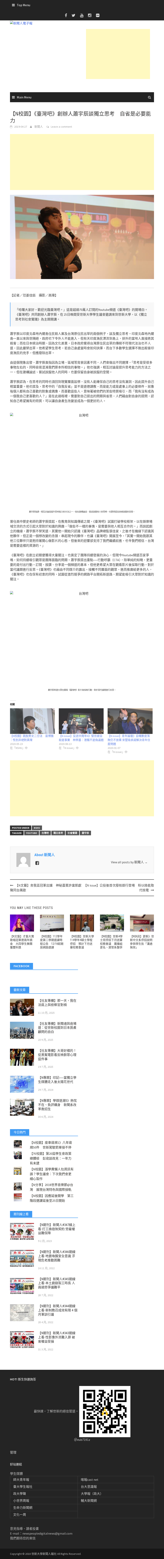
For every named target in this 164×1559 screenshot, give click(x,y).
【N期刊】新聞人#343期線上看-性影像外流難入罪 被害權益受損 (56, 1337)
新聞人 (38, 126)
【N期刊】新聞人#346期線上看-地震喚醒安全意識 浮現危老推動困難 (56, 1256)
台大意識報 (89, 1487)
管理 (13, 1452)
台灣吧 (45, 833)
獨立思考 (58, 833)
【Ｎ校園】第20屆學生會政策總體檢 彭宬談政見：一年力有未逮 (50, 1158)
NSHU (37, 827)
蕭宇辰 (85, 833)
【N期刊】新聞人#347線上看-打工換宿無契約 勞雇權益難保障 (56, 1229)
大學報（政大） (92, 1494)
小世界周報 (21, 1501)
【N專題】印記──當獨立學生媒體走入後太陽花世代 (57, 1080)
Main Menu (24, 97)
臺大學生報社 (22, 1487)
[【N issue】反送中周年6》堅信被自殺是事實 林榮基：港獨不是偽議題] (81, 721)
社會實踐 (72, 833)
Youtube (31, 833)
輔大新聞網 (89, 1501)
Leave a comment (61, 126)
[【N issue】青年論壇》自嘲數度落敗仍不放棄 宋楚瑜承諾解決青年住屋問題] (130, 721)
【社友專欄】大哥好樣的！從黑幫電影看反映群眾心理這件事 (57, 1055)
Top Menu (23, 5)
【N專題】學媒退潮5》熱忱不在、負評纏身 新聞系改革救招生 (57, 1105)
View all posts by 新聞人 (129, 862)
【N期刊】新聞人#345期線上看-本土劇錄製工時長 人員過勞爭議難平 (56, 1283)
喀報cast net (89, 1480)
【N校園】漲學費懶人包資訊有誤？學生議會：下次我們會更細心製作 (52, 1174)
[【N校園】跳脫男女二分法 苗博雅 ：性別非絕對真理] (32, 721)
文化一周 (19, 1515)
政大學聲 (19, 1494)
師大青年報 (21, 1480)
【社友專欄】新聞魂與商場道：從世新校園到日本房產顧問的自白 (57, 1028)
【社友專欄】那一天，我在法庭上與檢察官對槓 (57, 1003)
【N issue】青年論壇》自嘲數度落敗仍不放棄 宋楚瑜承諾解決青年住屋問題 (129, 740)
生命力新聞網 (22, 1508)
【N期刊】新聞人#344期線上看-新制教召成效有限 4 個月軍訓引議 (57, 1310)
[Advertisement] (118, 54)
